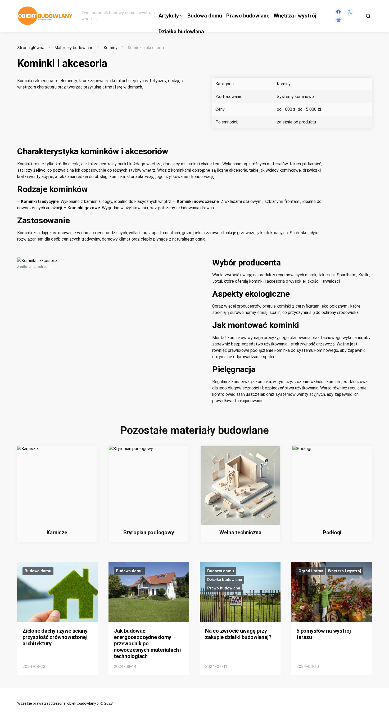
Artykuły (169, 16)
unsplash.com (40, 267)
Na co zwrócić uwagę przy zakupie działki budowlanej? (238, 634)
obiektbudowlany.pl (83, 703)
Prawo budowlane (247, 16)
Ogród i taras (310, 571)
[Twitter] (350, 11)
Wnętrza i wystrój (295, 16)
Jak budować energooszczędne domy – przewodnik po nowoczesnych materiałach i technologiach (148, 643)
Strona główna (30, 47)
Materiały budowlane (74, 47)
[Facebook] (338, 11)
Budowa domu (204, 16)
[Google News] (338, 20)
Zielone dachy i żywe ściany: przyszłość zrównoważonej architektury (55, 637)
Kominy (110, 47)
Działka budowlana (181, 32)
